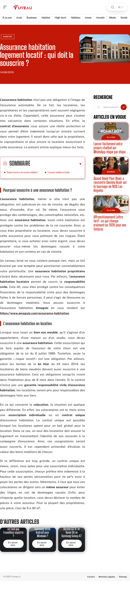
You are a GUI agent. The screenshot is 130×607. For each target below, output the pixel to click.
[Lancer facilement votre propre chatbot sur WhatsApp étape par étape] (111, 131)
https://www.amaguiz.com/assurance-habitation (34, 313)
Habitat (7, 37)
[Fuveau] (23, 7)
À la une (111, 137)
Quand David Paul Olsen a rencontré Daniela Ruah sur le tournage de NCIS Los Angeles (110, 184)
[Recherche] (112, 7)
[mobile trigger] (6, 7)
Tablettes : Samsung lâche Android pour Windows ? (42, 530)
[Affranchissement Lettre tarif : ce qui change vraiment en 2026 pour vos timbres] (111, 204)
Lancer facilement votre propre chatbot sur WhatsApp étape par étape (110, 147)
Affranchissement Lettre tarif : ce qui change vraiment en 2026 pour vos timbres (110, 223)
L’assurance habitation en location (58, 172)
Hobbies (111, 172)
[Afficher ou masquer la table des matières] (56, 164)
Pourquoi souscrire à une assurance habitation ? (22, 172)
